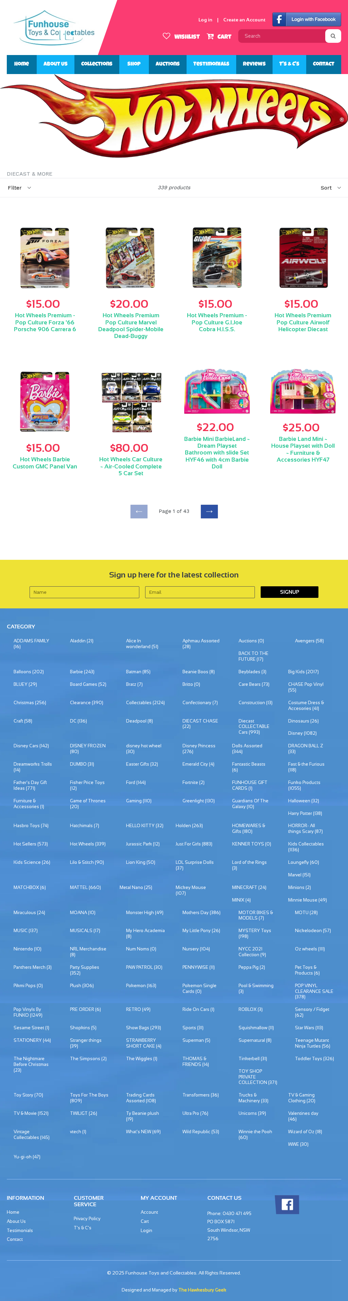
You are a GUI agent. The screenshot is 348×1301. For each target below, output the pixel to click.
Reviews (254, 64)
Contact (323, 64)
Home (21, 64)
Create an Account (244, 19)
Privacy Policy (87, 1218)
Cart (223, 37)
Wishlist (186, 37)
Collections (96, 64)
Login (146, 1230)
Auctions (168, 64)
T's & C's (289, 64)
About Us (56, 64)
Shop (134, 64)
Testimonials (211, 64)
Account (149, 1212)
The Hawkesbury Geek (202, 1290)
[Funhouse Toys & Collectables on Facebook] (286, 1212)
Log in (205, 19)
